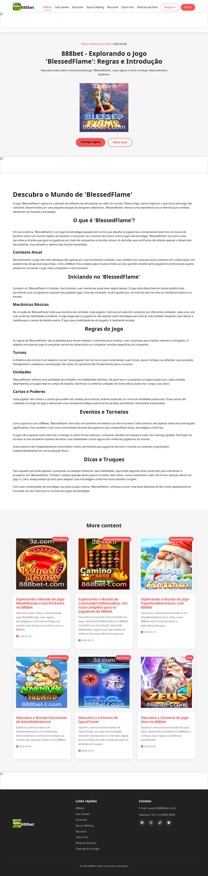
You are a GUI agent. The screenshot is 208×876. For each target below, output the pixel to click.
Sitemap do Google (87, 848)
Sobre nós (127, 7)
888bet (47, 7)
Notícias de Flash (147, 7)
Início (84, 44)
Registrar (170, 7)
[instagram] (151, 822)
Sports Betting (95, 7)
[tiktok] (160, 822)
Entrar (188, 7)
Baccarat (112, 7)
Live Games (62, 7)
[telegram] (169, 822)
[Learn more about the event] (104, 27)
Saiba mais (120, 142)
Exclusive (77, 7)
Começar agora (90, 142)
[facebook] (142, 822)
